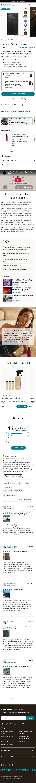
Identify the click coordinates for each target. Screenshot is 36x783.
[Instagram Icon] (7, 724)
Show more (11, 495)
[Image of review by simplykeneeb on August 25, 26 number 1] (6, 556)
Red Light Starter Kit (7, 736)
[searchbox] (10, 483)
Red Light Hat (5, 741)
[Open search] (27, 5)
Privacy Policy (17, 778)
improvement (18, 490)
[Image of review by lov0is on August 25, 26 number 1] (6, 518)
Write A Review (18, 448)
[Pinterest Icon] (11, 724)
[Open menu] (34, 5)
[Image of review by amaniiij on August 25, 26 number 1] (6, 671)
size (5, 490)
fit (4, 495)
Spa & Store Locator (7, 745)
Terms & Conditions (6, 778)
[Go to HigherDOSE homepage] (7, 5)
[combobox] (26, 499)
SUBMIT (30, 718)
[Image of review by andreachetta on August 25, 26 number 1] (6, 594)
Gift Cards (22, 741)
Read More (16, 284)
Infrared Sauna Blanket (13, 39)
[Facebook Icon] (2, 724)
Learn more (28, 111)
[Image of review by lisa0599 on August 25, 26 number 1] (6, 633)
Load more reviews (18, 699)
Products (3, 40)
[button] (13, 35)
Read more (15, 535)
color (10, 490)
